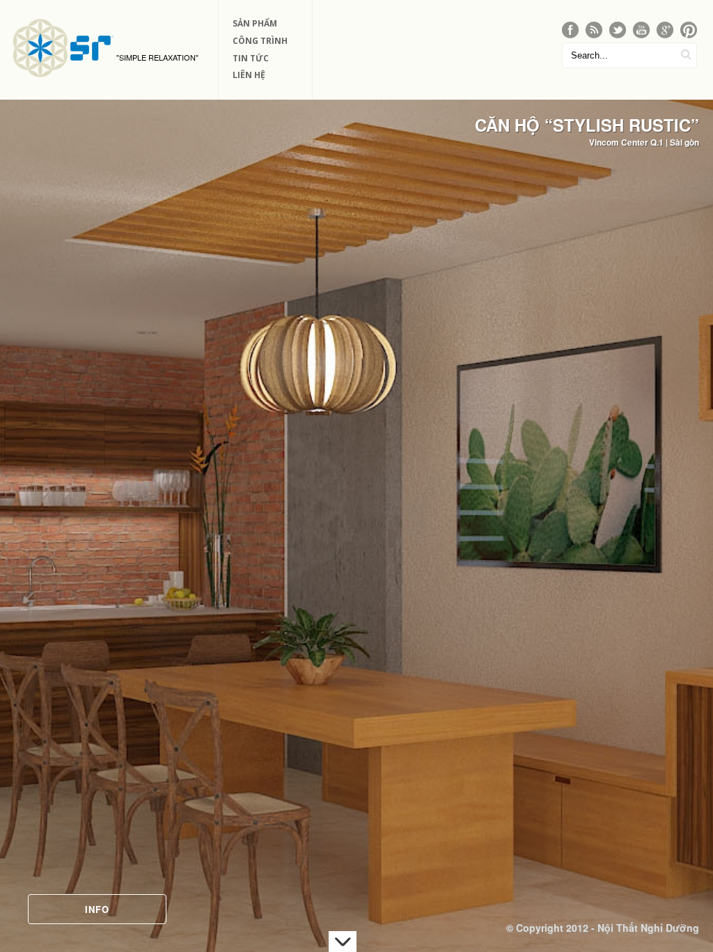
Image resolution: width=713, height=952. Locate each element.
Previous (24, 501)
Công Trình (260, 41)
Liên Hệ (249, 75)
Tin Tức (251, 58)
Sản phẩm (255, 23)
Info (97, 909)
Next (689, 501)
